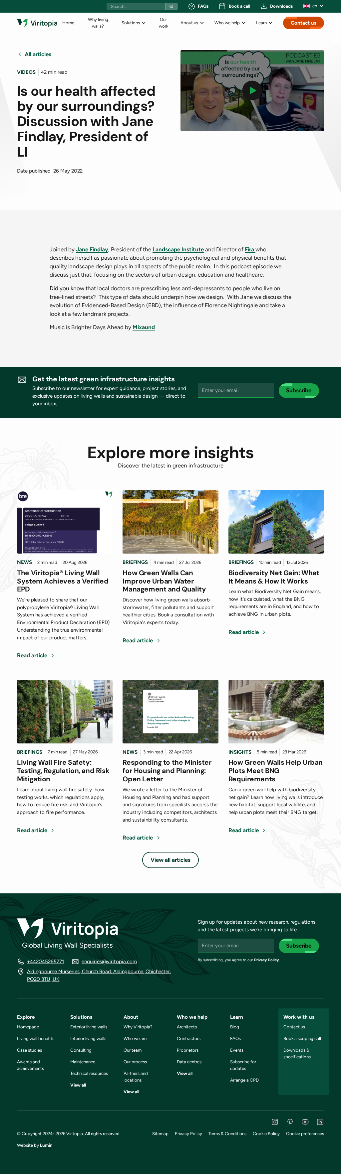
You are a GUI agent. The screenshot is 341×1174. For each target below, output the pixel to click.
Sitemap (160, 1133)
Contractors (188, 1038)
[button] (313, 6)
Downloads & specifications (297, 1053)
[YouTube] (305, 1122)
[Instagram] (275, 1122)
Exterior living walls (88, 1026)
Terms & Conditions (227, 1133)
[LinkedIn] (320, 1122)
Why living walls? (98, 23)
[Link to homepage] (37, 23)
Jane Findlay (92, 249)
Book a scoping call (302, 1038)
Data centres (189, 1061)
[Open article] (65, 522)
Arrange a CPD (244, 1080)
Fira (250, 249)
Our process (135, 1061)
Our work (163, 23)
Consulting (81, 1050)
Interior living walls (88, 1038)
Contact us (303, 23)
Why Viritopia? (138, 1026)
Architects (187, 1026)
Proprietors (187, 1050)
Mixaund (144, 327)
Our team (133, 1050)
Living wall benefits (35, 1038)
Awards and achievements (30, 1065)
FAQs (235, 1038)
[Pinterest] (290, 1122)
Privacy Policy (266, 960)
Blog (234, 1026)
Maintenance (82, 1061)
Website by (35, 1145)
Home (68, 22)
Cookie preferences (305, 1133)
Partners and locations (136, 1077)
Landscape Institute (178, 249)
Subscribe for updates (243, 1065)
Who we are (135, 1038)
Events (236, 1050)
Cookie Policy (266, 1133)
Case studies (29, 1050)
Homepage (28, 1026)
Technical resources (89, 1073)
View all (78, 1085)
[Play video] (252, 90)
